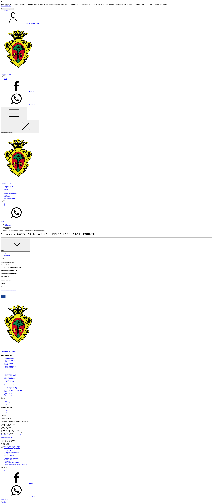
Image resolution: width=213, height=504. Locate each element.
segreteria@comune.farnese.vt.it (12, 446)
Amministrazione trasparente (11, 458)
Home (5, 224)
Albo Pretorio (7, 225)
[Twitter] (4, 205)
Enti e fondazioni (8, 363)
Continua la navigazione (7, 8)
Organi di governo (9, 358)
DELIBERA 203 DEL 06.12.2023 (8, 290)
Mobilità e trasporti (9, 384)
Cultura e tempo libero (10, 375)
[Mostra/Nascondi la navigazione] (14, 113)
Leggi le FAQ (7, 450)
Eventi (5, 412)
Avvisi (5, 404)
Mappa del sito (4, 499)
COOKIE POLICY (6, 6)
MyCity (4, 502)
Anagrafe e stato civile (10, 374)
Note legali (7, 461)
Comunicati (7, 402)
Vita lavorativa (8, 377)
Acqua (5, 195)
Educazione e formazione (10, 387)
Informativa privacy (9, 459)
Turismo (6, 383)
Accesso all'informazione (10, 193)
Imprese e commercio (9, 378)
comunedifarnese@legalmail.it (12, 448)
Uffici (5, 361)
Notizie (6, 401)
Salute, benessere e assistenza (11, 392)
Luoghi (6, 410)
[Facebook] (4, 204)
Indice (3, 250)
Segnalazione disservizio (10, 453)
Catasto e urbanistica (9, 381)
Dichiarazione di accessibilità (11, 462)
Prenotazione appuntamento (11, 452)
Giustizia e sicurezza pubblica (12, 389)
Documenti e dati (8, 367)
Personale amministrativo (10, 366)
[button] (8, 186)
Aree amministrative (9, 360)
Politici (6, 364)
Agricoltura (7, 196)
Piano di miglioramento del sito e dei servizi (15, 464)
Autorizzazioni (8, 393)
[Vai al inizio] (1, 293)
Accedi (2, 221)
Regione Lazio (4, 10)
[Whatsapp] (16, 218)
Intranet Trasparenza (6, 437)
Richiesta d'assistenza (9, 455)
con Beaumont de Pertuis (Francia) (13, 435)
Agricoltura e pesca (9, 395)
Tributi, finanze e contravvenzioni (13, 390)
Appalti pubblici (8, 380)
